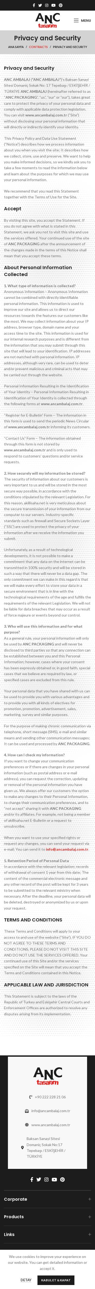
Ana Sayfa (16, 47)
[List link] (47, 1097)
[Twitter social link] (40, 5)
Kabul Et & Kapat (56, 1280)
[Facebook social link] (34, 5)
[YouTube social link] (53, 5)
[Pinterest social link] (60, 5)
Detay (26, 1280)
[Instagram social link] (47, 5)
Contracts (38, 47)
